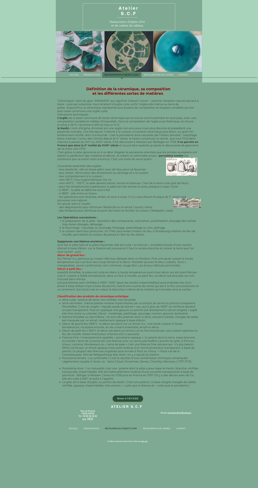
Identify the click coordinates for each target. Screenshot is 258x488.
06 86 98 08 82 (90, 416)
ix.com (145, 441)
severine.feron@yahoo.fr (179, 412)
